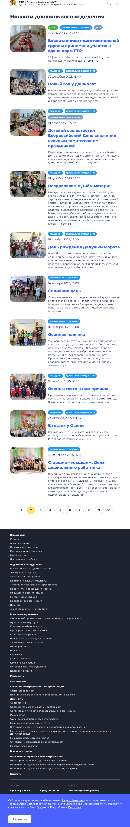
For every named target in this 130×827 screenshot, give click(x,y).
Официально (18, 681)
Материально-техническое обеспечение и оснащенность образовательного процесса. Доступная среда (61, 732)
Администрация (19, 543)
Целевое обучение (21, 670)
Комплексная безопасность (26, 626)
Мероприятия (18, 646)
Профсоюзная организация (26, 600)
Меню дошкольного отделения (28, 666)
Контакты (16, 774)
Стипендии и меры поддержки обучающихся (36, 741)
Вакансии (15, 605)
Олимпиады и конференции (27, 642)
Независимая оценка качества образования (36, 756)
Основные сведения (22, 690)
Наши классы (18, 555)
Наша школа (17, 535)
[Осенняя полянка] (28, 332)
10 (108, 510)
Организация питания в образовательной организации (43, 710)
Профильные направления (26, 551)
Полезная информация (23, 634)
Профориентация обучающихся (29, 630)
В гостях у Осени (66, 425)
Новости (15, 650)
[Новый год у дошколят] (28, 81)
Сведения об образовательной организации (37, 686)
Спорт (53, 27)
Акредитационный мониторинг (28, 608)
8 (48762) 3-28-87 (20, 790)
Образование (18, 702)
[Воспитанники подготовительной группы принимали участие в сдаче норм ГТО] (28, 38)
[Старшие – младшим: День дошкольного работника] (28, 460)
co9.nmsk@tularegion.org (84, 790)
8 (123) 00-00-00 (49, 790)
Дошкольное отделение (76, 27)
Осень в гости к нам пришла (78, 388)
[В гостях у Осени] (28, 423)
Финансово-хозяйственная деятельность (34, 718)
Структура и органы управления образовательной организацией (48, 727)
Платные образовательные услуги (30, 723)
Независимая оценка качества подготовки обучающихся (43, 768)
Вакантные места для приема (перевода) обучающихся (42, 694)
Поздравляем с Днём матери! (79, 186)
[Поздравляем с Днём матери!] (28, 183)
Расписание (17, 676)
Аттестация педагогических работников (33, 584)
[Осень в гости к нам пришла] (28, 386)
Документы (16, 698)
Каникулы (16, 654)
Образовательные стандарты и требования (35, 706)
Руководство (17, 715)
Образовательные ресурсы (26, 576)
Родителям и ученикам (24, 614)
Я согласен (19, 819)
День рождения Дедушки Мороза (84, 247)
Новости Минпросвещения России (31, 588)
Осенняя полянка (66, 334)
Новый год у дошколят (72, 84)
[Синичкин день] (28, 288)
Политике (74, 807)
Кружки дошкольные (22, 662)
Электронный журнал (23, 572)
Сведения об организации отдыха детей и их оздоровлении (45, 618)
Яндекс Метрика (73, 800)
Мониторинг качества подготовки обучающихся (38, 760)
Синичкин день (64, 291)
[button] (109, 3)
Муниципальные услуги (24, 622)
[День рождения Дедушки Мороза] (28, 244)
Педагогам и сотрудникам (26, 564)
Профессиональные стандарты (28, 580)
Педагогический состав (24, 547)
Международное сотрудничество (29, 737)
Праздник (55, 71)
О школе (15, 539)
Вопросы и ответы (21, 751)
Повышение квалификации (26, 592)
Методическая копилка (23, 596)
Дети (98, 27)
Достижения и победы (23, 559)
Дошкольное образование (65, 117)
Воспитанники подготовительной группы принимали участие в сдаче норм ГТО (83, 45)
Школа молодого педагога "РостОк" (31, 568)
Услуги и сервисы (20, 658)
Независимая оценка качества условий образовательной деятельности (52, 764)
